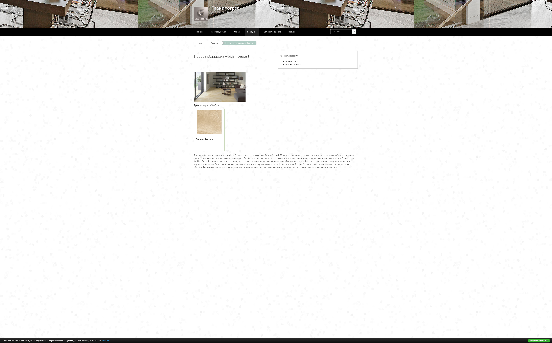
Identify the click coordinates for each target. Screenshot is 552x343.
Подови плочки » (293, 64)
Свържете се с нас (272, 31)
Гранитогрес (225, 8)
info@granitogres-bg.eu (221, 11)
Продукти (251, 31)
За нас (236, 31)
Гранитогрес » (291, 61)
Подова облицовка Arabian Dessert (239, 43)
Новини (292, 31)
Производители (218, 31)
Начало (200, 31)
